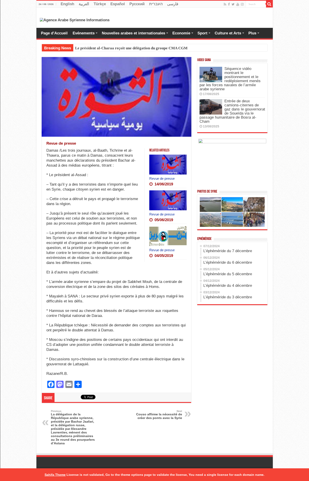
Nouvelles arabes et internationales (133, 33)
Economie (181, 33)
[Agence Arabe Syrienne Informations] (74, 20)
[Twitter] (233, 4)
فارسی (172, 4)
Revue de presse (162, 178)
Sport (202, 33)
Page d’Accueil (54, 33)
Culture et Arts (228, 33)
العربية (84, 4)
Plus (252, 33)
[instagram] (242, 4)
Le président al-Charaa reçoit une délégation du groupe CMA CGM (131, 48)
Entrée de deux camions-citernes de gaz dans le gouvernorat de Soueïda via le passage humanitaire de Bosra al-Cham (232, 111)
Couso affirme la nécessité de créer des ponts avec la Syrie (159, 415)
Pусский (137, 4)
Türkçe (100, 4)
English (67, 4)
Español (117, 4)
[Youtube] (238, 4)
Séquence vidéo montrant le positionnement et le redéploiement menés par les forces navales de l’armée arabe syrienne (230, 79)
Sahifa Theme (55, 474)
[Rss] (225, 4)
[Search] (269, 4)
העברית (156, 4)
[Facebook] (229, 4)
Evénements (84, 33)
